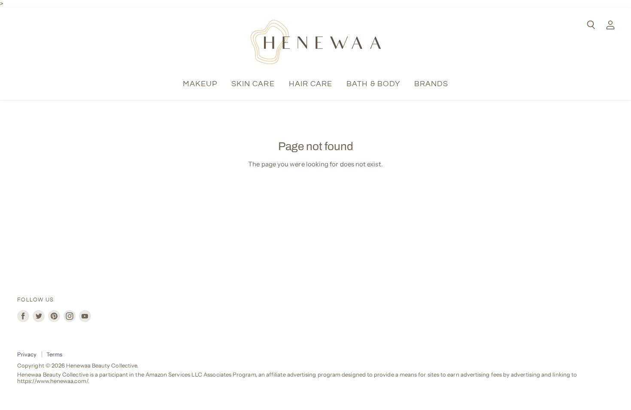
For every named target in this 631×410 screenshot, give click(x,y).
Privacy (27, 354)
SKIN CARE (253, 84)
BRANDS (431, 84)
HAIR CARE (311, 84)
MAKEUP (200, 84)
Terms (54, 354)
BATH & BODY (373, 84)
